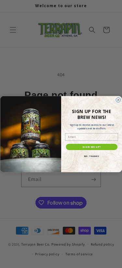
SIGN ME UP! (91, 147)
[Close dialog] (118, 99)
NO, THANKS (91, 156)
